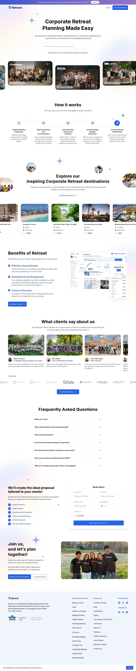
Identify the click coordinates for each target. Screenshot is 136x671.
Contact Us (98, 649)
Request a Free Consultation (19, 577)
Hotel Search (77, 628)
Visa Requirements (79, 624)
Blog (95, 607)
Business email (79, 502)
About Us (97, 628)
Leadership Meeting (79, 649)
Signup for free (77, 603)
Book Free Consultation (98, 523)
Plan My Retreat (40, 577)
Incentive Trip (77, 645)
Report (96, 615)
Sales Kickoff (77, 654)
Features (97, 632)
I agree (130, 668)
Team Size (77, 511)
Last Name (103, 492)
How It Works (99, 640)
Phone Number (103, 502)
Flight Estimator (77, 619)
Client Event (76, 641)
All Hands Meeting (78, 637)
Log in (108, 7)
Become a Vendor (100, 644)
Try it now (95, 2)
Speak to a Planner (79, 611)
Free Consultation (120, 7)
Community (98, 624)
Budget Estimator (78, 615)
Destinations (98, 611)
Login (74, 607)
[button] (103, 506)
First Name (77, 492)
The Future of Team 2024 (103, 619)
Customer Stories (100, 603)
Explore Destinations (68, 195)
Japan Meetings (78, 658)
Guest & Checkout (100, 636)
